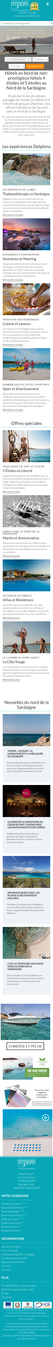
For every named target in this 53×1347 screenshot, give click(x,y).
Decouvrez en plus (13, 215)
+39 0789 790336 (26, 12)
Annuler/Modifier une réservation (18, 1285)
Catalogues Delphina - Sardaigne (18, 1254)
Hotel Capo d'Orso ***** (13, 1203)
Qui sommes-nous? (11, 1246)
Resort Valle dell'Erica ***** (15, 1207)
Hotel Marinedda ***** (12, 1211)
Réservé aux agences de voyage (17, 1289)
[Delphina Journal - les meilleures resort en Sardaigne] (27, 1095)
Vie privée (6, 1297)
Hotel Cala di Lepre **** (13, 1222)
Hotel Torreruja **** (12, 1219)
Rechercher (34, 66)
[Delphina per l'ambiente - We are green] (27, 1067)
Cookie (5, 1293)
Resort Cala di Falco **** (14, 1215)
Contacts (6, 1265)
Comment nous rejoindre (14, 1258)
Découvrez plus (11, 492)
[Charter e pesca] (25, 1028)
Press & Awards (9, 1250)
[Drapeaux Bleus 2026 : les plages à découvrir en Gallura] (26, 871)
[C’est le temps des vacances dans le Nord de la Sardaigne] (26, 942)
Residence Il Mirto (10, 1230)
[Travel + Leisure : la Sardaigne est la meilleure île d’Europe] (26, 729)
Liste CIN (6, 1269)
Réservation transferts (13, 1261)
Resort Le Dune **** (11, 1226)
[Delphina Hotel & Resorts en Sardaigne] (27, 1168)
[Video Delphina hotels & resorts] (27, 1132)
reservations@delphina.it (27, 15)
